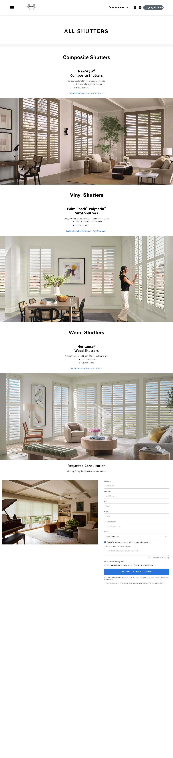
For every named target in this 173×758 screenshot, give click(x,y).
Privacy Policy (141, 583)
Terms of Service (154, 583)
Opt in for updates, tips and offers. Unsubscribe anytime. (128, 542)
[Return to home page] (55, 7)
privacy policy (108, 579)
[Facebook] (135, 7)
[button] (12, 7)
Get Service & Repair (145, 565)
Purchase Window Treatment (119, 565)
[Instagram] (140, 7)
